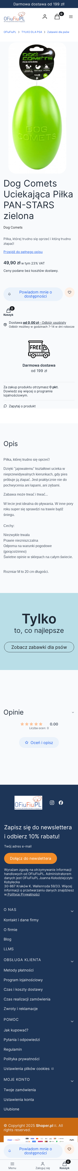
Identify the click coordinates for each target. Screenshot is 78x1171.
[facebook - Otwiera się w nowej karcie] (60, 802)
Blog (7, 939)
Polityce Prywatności (24, 894)
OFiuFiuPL (10, 32)
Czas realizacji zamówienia (27, 999)
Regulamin (13, 1049)
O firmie (10, 930)
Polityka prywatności (21, 1059)
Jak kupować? (16, 1030)
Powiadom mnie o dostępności (35, 294)
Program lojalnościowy (23, 980)
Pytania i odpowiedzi (22, 1039)
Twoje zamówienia (20, 1090)
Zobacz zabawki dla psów (39, 647)
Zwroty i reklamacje (21, 1009)
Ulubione (11, 1109)
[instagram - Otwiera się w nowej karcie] (52, 802)
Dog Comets (13, 227)
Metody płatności (19, 970)
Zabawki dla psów (58, 32)
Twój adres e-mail (18, 846)
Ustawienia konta (19, 1099)
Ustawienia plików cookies (27, 1068)
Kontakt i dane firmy (21, 920)
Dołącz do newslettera (30, 858)
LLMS (9, 949)
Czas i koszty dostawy (23, 989)
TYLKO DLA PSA (31, 32)
